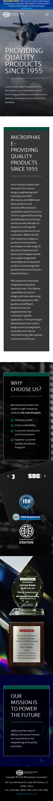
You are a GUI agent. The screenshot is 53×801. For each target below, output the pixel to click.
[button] (8, 476)
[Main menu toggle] (47, 14)
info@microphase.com (26, 794)
